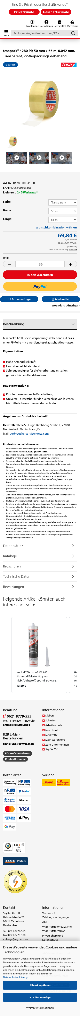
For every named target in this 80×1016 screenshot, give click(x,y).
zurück (11, 64)
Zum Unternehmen (57, 744)
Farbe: (7, 201)
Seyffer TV (51, 749)
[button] (9, 264)
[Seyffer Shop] (2, 24)
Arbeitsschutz (53, 725)
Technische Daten (16, 576)
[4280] (40, 101)
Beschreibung (13, 324)
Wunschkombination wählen (56, 227)
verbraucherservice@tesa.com (29, 433)
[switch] (18, 850)
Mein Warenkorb (55, 739)
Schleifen (50, 720)
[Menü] (23, 844)
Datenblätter (13, 545)
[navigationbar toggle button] (6, 32)
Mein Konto (52, 730)
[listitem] (39, 655)
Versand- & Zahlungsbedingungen (56, 915)
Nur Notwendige (40, 997)
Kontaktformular (15, 759)
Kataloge (10, 556)
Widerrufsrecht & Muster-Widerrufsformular (57, 929)
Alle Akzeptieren (40, 985)
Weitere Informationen (40, 1008)
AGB (45, 922)
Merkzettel (51, 735)
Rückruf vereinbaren (17, 753)
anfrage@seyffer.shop (16, 939)
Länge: (7, 219)
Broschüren (12, 566)
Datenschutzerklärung (15, 977)
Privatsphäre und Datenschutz (52, 937)
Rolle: (6, 258)
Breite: (7, 210)
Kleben (49, 715)
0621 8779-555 (18, 716)
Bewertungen (13, 586)
